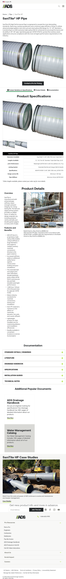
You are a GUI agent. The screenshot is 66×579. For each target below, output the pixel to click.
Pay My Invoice (8, 539)
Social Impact (9, 557)
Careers (7, 562)
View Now (10, 418)
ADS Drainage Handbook (12, 542)
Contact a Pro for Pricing (33, 83)
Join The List (36, 509)
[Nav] (63, 6)
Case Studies (7, 501)
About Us (7, 553)
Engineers (7, 530)
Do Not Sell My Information (31, 573)
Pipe (10, 14)
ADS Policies (14, 570)
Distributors (7, 536)
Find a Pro (7, 527)
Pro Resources (9, 523)
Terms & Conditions (25, 570)
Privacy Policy (37, 570)
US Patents (7, 570)
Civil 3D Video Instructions (12, 548)
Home (5, 14)
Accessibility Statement (49, 570)
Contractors (7, 533)
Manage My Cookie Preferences (13, 573)
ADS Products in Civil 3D (11, 545)
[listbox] (33, 2)
